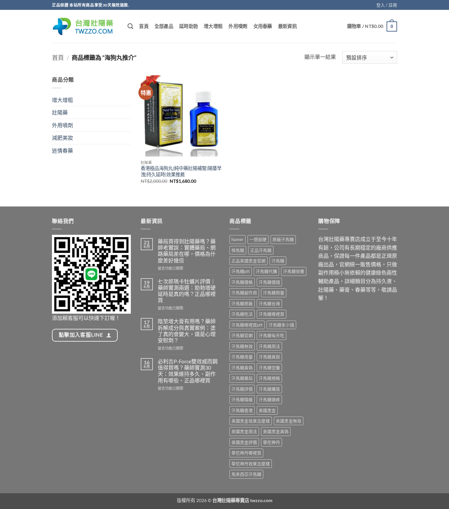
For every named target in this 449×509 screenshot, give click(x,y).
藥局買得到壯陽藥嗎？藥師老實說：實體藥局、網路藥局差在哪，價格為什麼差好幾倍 (187, 250)
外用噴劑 (237, 26)
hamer (237, 239)
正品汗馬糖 (261, 250)
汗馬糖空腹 (269, 367)
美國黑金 (267, 410)
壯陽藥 (60, 112)
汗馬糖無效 (242, 346)
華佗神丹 (271, 442)
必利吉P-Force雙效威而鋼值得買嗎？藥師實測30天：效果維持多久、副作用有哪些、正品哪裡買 (188, 370)
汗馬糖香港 (242, 410)
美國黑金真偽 (276, 431)
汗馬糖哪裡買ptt (247, 324)
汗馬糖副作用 (244, 292)
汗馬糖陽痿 (242, 399)
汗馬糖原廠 (242, 303)
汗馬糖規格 (269, 378)
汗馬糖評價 (242, 389)
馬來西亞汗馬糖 (246, 474)
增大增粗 (213, 26)
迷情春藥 (62, 150)
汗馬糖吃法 (242, 314)
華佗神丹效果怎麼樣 (250, 463)
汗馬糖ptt (240, 271)
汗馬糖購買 (269, 389)
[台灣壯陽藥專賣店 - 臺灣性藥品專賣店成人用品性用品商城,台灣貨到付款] (85, 26)
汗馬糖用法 (269, 346)
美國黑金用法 (244, 431)
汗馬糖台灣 (269, 303)
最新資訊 (287, 26)
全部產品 (163, 26)
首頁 (144, 26)
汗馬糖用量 (242, 356)
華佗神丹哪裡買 (246, 452)
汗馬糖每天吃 (271, 335)
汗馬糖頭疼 (269, 399)
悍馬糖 (237, 250)
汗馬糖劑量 (273, 292)
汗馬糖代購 (266, 271)
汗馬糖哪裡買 (271, 314)
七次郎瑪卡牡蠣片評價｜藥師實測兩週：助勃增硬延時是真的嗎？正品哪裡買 (187, 290)
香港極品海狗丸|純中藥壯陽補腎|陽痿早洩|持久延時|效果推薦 (181, 171)
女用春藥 (262, 26)
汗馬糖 (278, 260)
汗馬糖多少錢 (281, 324)
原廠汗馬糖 (283, 239)
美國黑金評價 (244, 442)
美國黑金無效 (288, 421)
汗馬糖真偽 (242, 367)
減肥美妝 (62, 137)
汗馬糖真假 (269, 356)
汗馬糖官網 (242, 335)
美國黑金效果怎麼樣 (250, 421)
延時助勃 (188, 26)
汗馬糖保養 (293, 271)
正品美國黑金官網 (248, 260)
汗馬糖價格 (242, 282)
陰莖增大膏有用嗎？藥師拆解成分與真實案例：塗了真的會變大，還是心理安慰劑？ (187, 330)
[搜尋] (130, 26)
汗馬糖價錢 (269, 282)
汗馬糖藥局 (242, 378)
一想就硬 (258, 239)
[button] (386, 5)
